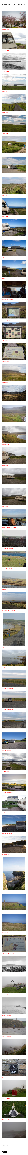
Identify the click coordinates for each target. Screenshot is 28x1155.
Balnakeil (4, 813)
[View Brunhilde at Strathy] (14, 740)
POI (2, 1078)
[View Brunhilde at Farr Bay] (14, 823)
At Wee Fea (5, 216)
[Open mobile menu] (3, 4)
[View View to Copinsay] (14, 964)
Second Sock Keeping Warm (9, 527)
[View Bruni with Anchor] (14, 984)
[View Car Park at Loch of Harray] (14, 600)
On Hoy (3, 258)
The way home (5, 444)
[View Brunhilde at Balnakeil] (14, 782)
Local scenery (5, 891)
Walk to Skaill (5, 92)
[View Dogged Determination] (14, 629)
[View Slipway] (14, 1047)
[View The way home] (14, 434)
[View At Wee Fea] (14, 206)
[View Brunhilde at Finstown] (14, 538)
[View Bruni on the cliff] (14, 1130)
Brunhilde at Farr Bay (7, 833)
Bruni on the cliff (6, 1140)
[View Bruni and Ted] (14, 40)
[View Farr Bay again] (14, 844)
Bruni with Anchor (6, 995)
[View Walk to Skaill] (14, 82)
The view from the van (7, 299)
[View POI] (14, 1067)
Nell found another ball (7, 569)
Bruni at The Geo (6, 1098)
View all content (20, 12)
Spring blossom (5, 29)
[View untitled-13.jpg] (14, 61)
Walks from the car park (8, 953)
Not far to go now (6, 424)
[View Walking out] (14, 185)
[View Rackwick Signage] (14, 310)
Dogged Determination (7, 647)
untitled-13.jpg (5, 71)
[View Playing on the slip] (14, 1026)
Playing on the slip (6, 1036)
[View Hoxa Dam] (14, 658)
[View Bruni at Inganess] (14, 144)
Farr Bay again (5, 854)
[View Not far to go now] (14, 413)
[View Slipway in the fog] (14, 1005)
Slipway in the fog (6, 1015)
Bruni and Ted (5, 50)
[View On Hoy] (14, 248)
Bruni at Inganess (6, 154)
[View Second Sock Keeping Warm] (14, 517)
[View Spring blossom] (14, 19)
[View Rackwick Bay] (14, 372)
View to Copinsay (6, 974)
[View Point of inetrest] (14, 1109)
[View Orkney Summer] (14, 393)
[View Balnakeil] (14, 803)
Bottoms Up (5, 589)
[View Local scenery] (14, 873)
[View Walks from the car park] (14, 943)
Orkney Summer (5, 403)
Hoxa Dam (4, 668)
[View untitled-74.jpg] (14, 761)
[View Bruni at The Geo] (14, 1088)
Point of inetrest (6, 1119)
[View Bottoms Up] (14, 579)
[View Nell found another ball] (14, 559)
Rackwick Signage (6, 320)
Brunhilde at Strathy (7, 751)
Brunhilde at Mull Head (7, 688)
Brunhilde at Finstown (7, 548)
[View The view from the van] (14, 289)
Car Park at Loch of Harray (8, 610)
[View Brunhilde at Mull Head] (14, 678)
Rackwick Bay (5, 382)
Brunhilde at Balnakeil (7, 792)
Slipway (3, 1057)
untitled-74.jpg (5, 771)
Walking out (5, 195)
